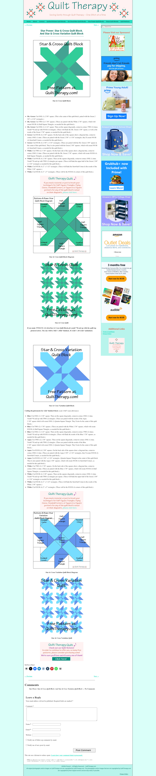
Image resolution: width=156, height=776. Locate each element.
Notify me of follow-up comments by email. (42, 740)
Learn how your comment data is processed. (67, 755)
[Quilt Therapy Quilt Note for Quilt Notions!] (62, 651)
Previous (28, 25)
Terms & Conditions (109, 332)
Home (29, 21)
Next (96, 25)
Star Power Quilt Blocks (96, 21)
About (35, 21)
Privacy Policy (107, 334)
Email (28, 729)
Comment (30, 706)
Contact (41, 21)
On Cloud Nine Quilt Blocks (77, 21)
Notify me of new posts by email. (39, 745)
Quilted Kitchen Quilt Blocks (56, 21)
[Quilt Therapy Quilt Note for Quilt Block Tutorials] (62, 185)
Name (28, 724)
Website (28, 735)
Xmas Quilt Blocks (112, 21)
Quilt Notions (125, 21)
